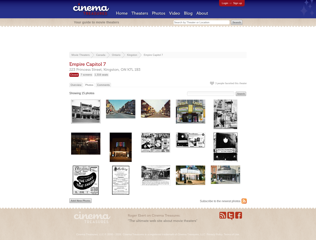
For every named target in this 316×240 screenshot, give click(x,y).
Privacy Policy (214, 234)
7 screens (86, 74)
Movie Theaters (81, 54)
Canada (100, 54)
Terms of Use (231, 234)
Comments (103, 84)
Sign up (237, 3)
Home (122, 13)
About (202, 13)
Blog (188, 13)
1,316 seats (101, 74)
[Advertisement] (158, 39)
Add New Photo (80, 200)
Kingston (132, 54)
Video (174, 13)
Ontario (116, 54)
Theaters (139, 13)
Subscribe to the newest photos (220, 201)
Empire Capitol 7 (153, 54)
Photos (158, 13)
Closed (74, 74)
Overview (76, 84)
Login (225, 3)
